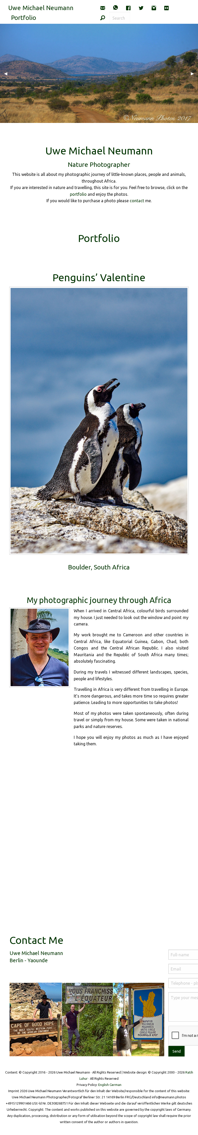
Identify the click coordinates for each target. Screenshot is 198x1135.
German (115, 1084)
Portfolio (23, 17)
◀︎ (7, 73)
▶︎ (194, 73)
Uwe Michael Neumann (40, 7)
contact (137, 200)
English (103, 1084)
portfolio (78, 194)
